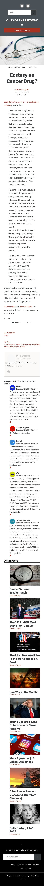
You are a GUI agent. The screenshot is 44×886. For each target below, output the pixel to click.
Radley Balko (9, 306)
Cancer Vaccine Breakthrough (19, 590)
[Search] (33, 12)
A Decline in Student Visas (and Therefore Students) (23, 795)
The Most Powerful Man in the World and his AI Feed (25, 659)
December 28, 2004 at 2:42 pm (27, 389)
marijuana (31, 344)
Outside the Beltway (22, 20)
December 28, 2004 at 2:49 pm (27, 430)
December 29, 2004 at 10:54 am (27, 523)
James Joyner (22, 89)
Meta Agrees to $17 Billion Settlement (22, 760)
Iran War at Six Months (24, 692)
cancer (6, 344)
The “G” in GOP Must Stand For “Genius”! (23, 624)
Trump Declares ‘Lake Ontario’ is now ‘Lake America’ (23, 725)
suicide (22, 347)
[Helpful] (10, 422)
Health (6, 335)
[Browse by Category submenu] (29, 30)
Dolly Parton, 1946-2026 (22, 829)
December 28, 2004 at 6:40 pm (27, 444)
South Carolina (13, 347)
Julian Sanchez (25, 306)
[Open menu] (22, 25)
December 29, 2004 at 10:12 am (27, 476)
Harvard (12, 344)
